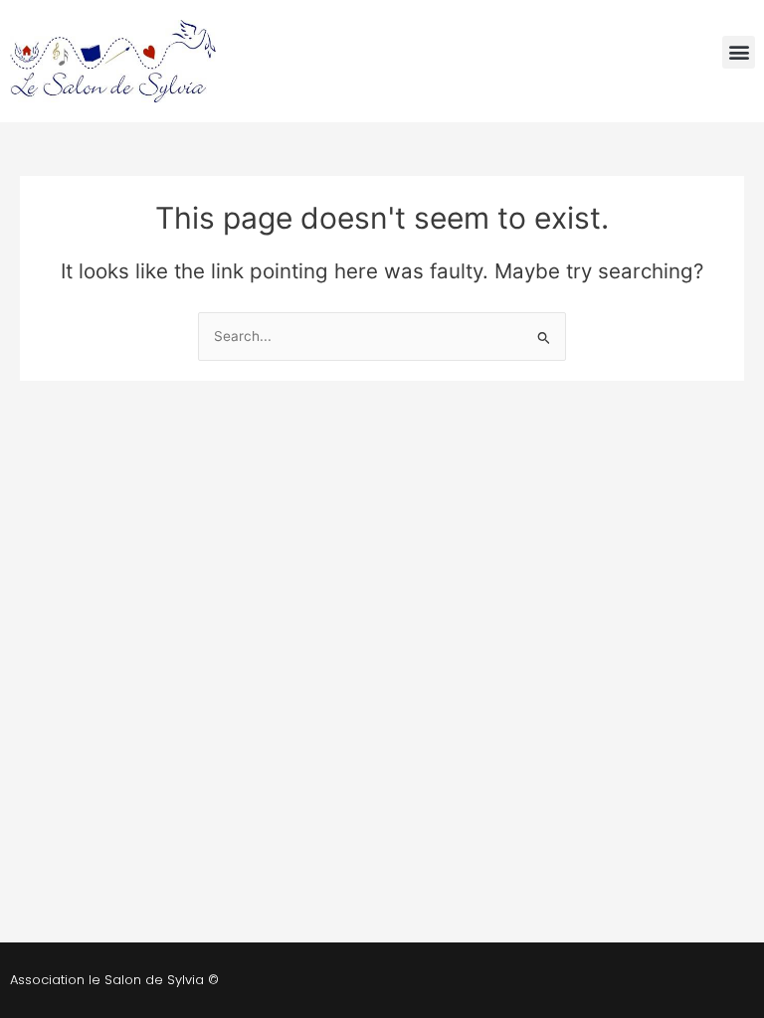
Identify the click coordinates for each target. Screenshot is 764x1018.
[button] (738, 52)
